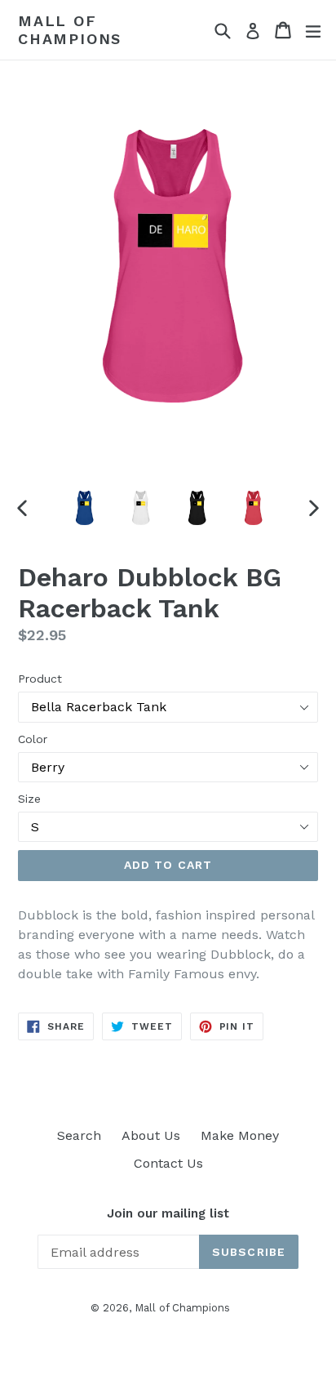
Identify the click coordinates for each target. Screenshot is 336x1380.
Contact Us (168, 1163)
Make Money (240, 1135)
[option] (83, 508)
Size (29, 798)
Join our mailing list (168, 1213)
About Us (151, 1135)
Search (79, 1135)
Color (32, 739)
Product (40, 678)
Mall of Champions (70, 29)
